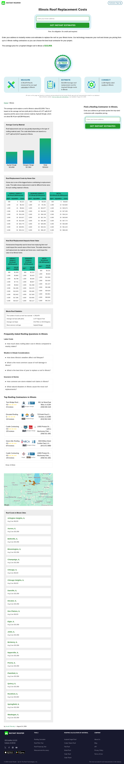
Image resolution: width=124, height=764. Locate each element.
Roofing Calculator (39, 739)
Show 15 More (10, 465)
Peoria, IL (11, 663)
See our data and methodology (60, 97)
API (95, 746)
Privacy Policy (98, 750)
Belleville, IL (13, 539)
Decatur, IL (12, 601)
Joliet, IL (11, 632)
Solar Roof (67, 754)
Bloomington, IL (14, 549)
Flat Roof (67, 746)
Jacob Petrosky (10, 726)
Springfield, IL (13, 704)
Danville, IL (12, 591)
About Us (97, 739)
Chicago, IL (12, 570)
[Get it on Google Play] (20, 752)
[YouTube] (16, 747)
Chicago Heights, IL (16, 580)
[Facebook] (9, 747)
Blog (95, 743)
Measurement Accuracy (41, 750)
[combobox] (62, 18)
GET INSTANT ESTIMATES (62, 25)
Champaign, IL (14, 560)
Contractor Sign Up (115, 3)
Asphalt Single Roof (70, 739)
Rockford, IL (13, 694)
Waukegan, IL (13, 715)
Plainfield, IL (13, 673)
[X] (5, 747)
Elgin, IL (11, 622)
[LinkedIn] (12, 747)
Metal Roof (67, 750)
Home (6, 103)
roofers (104, 85)
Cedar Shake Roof (70, 743)
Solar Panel (67, 757)
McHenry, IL (12, 642)
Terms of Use (98, 754)
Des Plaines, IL (14, 611)
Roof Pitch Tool (38, 743)
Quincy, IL (12, 684)
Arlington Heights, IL (16, 518)
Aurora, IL (12, 529)
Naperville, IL (13, 653)
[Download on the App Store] (9, 752)
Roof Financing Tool (40, 746)
